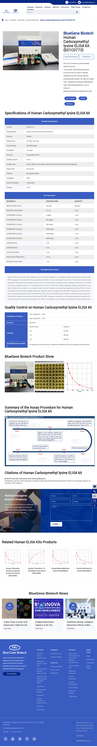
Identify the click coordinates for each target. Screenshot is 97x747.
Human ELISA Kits (32, 20)
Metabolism (86, 56)
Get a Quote (70, 98)
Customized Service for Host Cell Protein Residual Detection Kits (74, 658)
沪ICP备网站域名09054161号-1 (13, 728)
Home (7, 20)
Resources (65, 7)
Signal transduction (71, 56)
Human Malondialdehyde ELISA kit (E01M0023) (60, 570)
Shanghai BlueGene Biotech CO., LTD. (24, 722)
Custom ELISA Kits (74, 667)
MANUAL (69, 104)
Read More (7, 628)
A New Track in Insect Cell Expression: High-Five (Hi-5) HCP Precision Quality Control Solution (16, 624)
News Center (55, 670)
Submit (55, 524)
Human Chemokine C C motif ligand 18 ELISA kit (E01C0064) (36, 571)
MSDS (83, 98)
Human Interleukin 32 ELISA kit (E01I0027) (84, 570)
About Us (56, 7)
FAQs (88, 656)
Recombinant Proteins (41, 691)
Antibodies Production (72, 672)
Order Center (75, 7)
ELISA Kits (21, 20)
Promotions (41, 709)
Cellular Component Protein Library (42, 701)
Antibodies (40, 686)
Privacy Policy (17, 732)
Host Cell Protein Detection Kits (41, 656)
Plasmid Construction (73, 683)
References (90, 659)
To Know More (11, 674)
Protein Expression (72, 678)
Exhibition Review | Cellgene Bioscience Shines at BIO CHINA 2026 (80, 624)
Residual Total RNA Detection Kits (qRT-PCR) (42, 680)
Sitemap (5, 732)
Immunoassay (73, 687)
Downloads (90, 663)
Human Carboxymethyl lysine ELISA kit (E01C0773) (57, 20)
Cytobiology (73, 696)
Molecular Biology (72, 692)
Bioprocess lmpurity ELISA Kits (42, 664)
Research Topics (56, 657)
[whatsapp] (94, 496)
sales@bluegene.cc (88, 2)
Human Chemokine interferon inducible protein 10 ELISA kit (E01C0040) (13, 572)
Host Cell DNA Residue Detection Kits (42, 671)
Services (47, 7)
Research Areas (56, 653)
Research (39, 7)
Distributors (54, 673)
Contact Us (86, 7)
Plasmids (40, 706)
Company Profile (56, 666)
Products (30, 7)
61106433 (72, 2)
